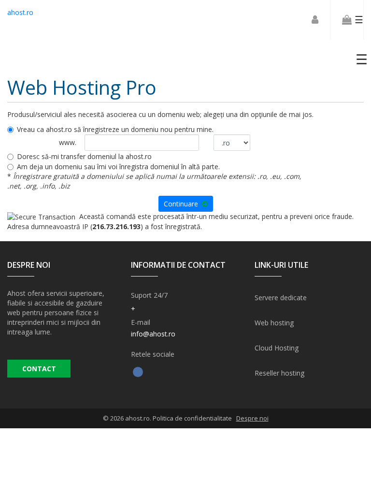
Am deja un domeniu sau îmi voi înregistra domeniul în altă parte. (118, 166)
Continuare (183, 203)
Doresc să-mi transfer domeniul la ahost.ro (84, 156)
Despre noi (252, 418)
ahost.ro (20, 12)
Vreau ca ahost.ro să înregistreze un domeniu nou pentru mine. (115, 129)
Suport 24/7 (149, 295)
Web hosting (274, 322)
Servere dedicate (281, 297)
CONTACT (39, 368)
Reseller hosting (279, 373)
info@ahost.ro (153, 333)
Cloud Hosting (277, 347)
